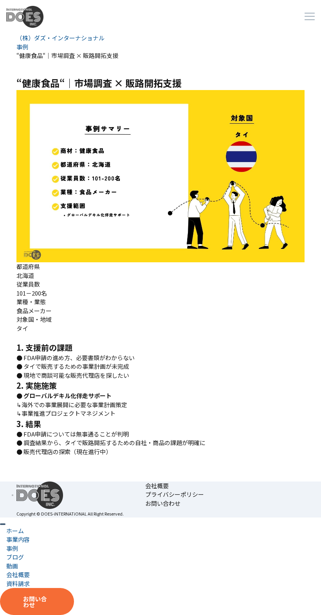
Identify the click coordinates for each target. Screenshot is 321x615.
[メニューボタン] (310, 17)
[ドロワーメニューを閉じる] (2, 524)
